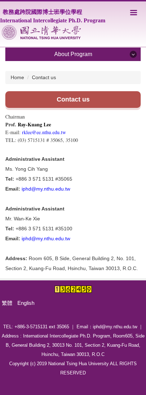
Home (17, 77)
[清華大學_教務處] (41, 32)
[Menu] (134, 12)
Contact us (44, 77)
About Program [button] (73, 54)
